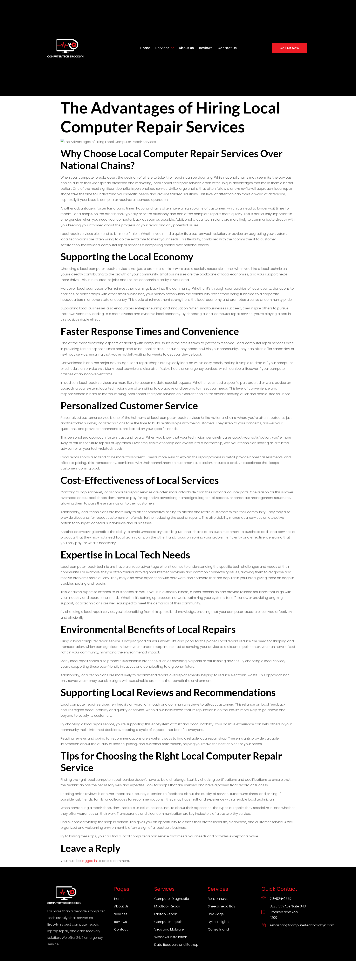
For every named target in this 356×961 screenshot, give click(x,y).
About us (186, 48)
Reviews (205, 48)
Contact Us (227, 48)
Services (162, 48)
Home (145, 48)
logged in (89, 860)
